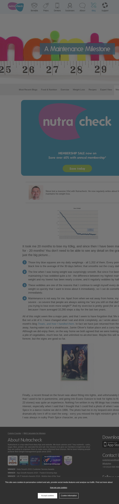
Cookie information (69, 496)
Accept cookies (47, 496)
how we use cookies (58, 487)
